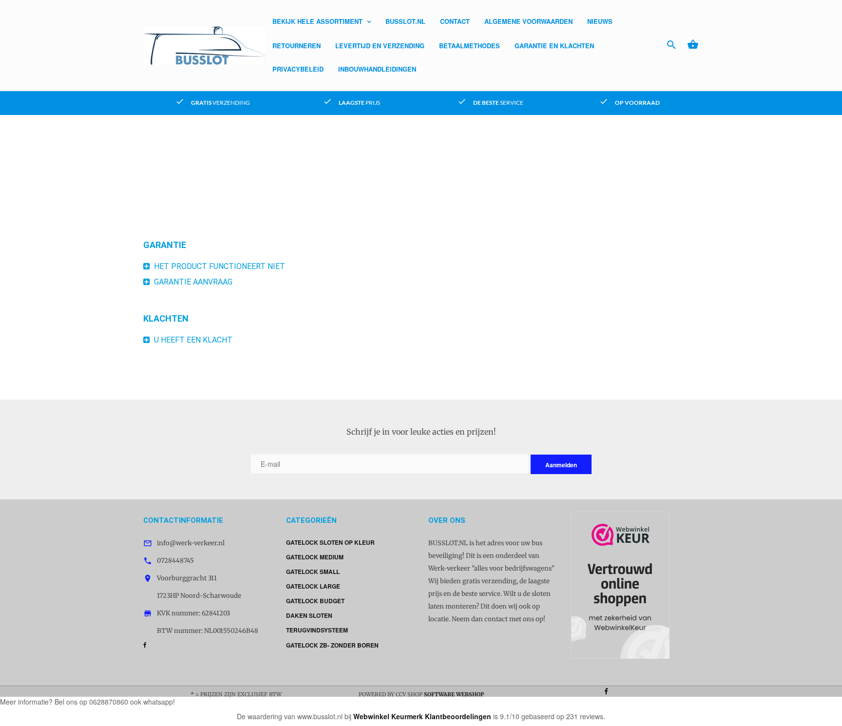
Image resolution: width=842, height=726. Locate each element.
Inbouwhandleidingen (377, 69)
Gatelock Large (313, 586)
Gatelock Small (313, 571)
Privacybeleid (298, 69)
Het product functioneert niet (217, 266)
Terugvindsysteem (317, 630)
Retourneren (296, 45)
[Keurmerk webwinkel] (620, 584)
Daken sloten (309, 615)
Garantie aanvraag (191, 282)
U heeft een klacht (191, 339)
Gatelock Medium (315, 557)
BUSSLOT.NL (405, 21)
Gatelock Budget (315, 600)
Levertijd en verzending (379, 45)
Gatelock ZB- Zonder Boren (332, 645)
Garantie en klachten (554, 45)
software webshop (454, 694)
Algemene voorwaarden (528, 21)
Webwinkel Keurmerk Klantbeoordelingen (422, 716)
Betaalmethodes (469, 45)
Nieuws (599, 21)
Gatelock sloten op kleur (330, 542)
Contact (455, 21)
